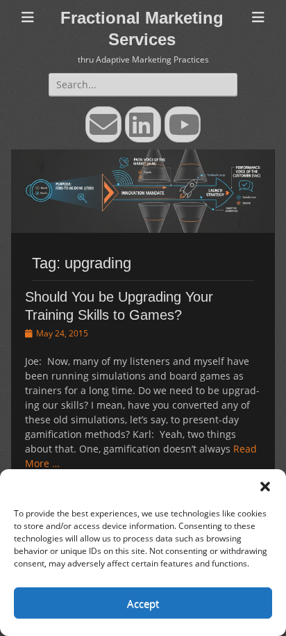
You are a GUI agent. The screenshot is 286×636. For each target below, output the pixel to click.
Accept (143, 603)
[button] (265, 487)
